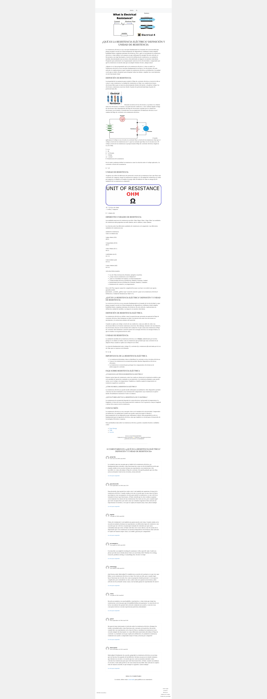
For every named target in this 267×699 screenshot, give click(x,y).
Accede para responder (114, 475)
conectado (131, 679)
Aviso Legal (165, 688)
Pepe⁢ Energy (113, 428)
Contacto (165, 690)
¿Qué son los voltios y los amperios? (134, 438)
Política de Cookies (165, 694)
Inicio (131, 10)
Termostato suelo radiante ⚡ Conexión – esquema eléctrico (134, 437)
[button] (137, 10)
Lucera (111, 432)
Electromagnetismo (135, 436)
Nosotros (165, 692)
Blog (128, 436)
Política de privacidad (165, 696)
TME (110, 430)
